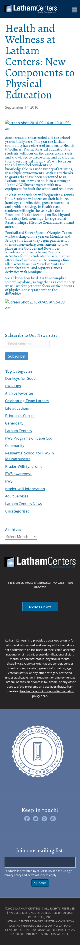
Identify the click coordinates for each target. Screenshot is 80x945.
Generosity (14, 423)
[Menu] (74, 10)
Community (14, 445)
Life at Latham (17, 408)
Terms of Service (38, 875)
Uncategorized (17, 511)
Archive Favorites (19, 393)
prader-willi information (25, 488)
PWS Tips (13, 385)
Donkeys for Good (20, 378)
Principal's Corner (20, 415)
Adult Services (16, 496)
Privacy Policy (12, 875)
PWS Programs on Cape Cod (28, 438)
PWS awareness (18, 473)
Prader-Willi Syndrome (23, 466)
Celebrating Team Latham (27, 400)
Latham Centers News (23, 503)
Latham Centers (18, 430)
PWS (9, 481)
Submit (40, 882)
